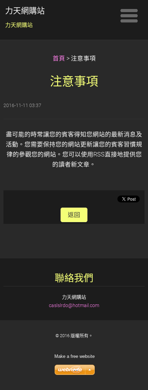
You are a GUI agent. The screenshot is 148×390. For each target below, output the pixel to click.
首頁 (59, 58)
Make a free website (74, 356)
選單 (129, 15)
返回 (74, 214)
